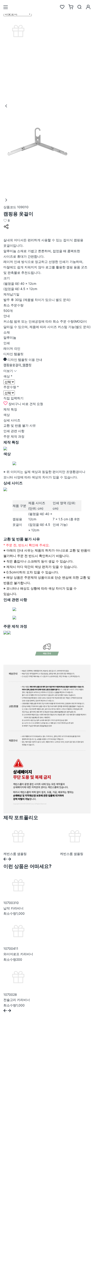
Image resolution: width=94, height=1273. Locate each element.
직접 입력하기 (13, 398)
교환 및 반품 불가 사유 (19, 425)
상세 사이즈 (11, 420)
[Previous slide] (5, 859)
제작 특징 (10, 409)
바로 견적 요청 (32, 404)
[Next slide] (9, 859)
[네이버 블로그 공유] (6, 234)
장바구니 (14, 404)
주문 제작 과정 (13, 436)
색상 (6, 415)
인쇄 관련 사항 (13, 431)
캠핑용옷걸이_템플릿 (17, 365)
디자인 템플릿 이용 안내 (24, 360)
